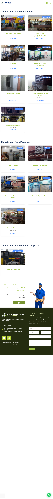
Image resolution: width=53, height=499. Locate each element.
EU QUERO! (26, 242)
